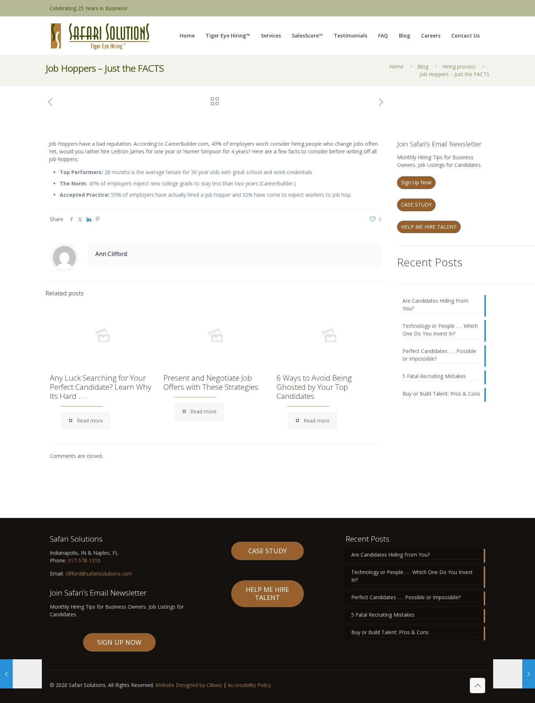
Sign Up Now (416, 182)
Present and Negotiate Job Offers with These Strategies (210, 382)
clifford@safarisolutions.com (98, 573)
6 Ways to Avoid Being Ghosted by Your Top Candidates (314, 387)
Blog (422, 66)
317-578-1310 (83, 560)
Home (396, 66)
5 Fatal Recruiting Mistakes (434, 376)
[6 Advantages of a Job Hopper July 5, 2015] (21, 673)
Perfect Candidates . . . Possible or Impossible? (439, 354)
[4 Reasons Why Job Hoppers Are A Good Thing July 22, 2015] (514, 673)
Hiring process (459, 66)
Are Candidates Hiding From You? (435, 304)
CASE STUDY (416, 204)
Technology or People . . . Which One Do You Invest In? (440, 329)
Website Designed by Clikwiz (188, 685)
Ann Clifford (111, 254)
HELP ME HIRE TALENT (429, 226)
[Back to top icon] (477, 685)
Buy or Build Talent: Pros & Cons (441, 393)
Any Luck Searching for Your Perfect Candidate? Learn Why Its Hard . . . (100, 387)
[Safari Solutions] (100, 35)
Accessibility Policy (249, 685)
